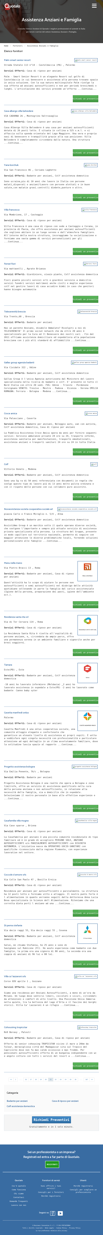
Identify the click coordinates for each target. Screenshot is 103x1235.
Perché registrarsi (51, 1196)
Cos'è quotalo (19, 1186)
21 (51, 1079)
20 (46, 1079)
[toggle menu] (94, 6)
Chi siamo (19, 1194)
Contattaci (18, 1197)
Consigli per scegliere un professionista (83, 1191)
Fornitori (18, 46)
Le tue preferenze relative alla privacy (51, 1230)
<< (11, 1079)
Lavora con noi (18, 1205)
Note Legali (49, 1228)
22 (55, 1079)
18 (36, 1079)
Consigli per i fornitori (51, 1192)
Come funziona (19, 1190)
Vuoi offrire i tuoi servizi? (51, 1187)
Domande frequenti (19, 1201)
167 (86, 1079)
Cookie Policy (61, 1228)
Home (6, 46)
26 (75, 1079)
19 (41, 1079)
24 (65, 1079)
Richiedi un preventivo (85, 99)
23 (60, 1079)
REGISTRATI (52, 1164)
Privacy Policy (74, 1228)
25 (70, 1079)
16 (26, 1079)
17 (31, 1079)
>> (92, 1079)
